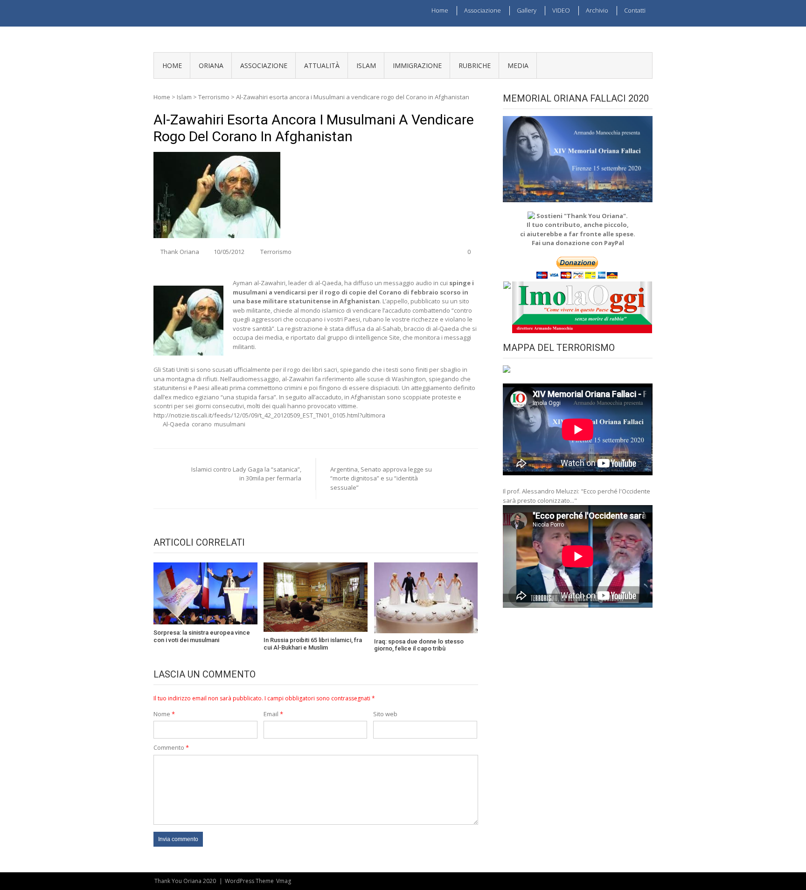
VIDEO (561, 10)
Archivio (597, 10)
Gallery (526, 10)
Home (439, 10)
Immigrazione (417, 65)
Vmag (283, 881)
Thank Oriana (179, 251)
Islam (366, 65)
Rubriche (475, 65)
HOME (172, 65)
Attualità (322, 65)
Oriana (211, 65)
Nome (164, 714)
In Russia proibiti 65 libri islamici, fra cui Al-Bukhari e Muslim (313, 644)
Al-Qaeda (176, 424)
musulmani (229, 424)
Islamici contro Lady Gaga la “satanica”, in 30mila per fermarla (246, 474)
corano (202, 424)
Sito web (385, 714)
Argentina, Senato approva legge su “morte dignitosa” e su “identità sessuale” (381, 478)
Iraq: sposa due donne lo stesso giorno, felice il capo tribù (419, 645)
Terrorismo (213, 97)
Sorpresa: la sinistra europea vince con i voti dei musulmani (201, 636)
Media (517, 65)
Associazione (482, 10)
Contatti (635, 10)
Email (273, 714)
